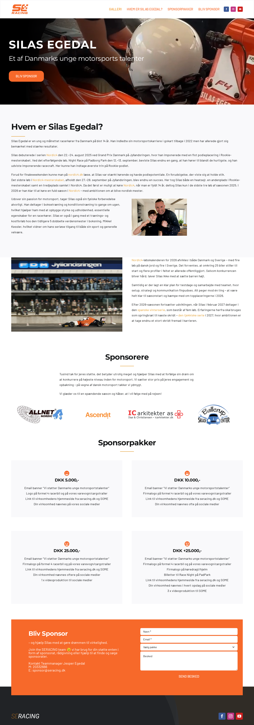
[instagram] (233, 9)
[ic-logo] (98, 411)
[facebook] (226, 9)
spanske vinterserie (151, 310)
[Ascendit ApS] (40, 406)
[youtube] (240, 9)
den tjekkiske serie (191, 315)
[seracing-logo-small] (20, 5)
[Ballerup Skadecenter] (156, 406)
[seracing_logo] (25, 714)
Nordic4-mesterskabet (48, 180)
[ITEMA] (213, 406)
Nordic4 (51, 155)
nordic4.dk (75, 174)
